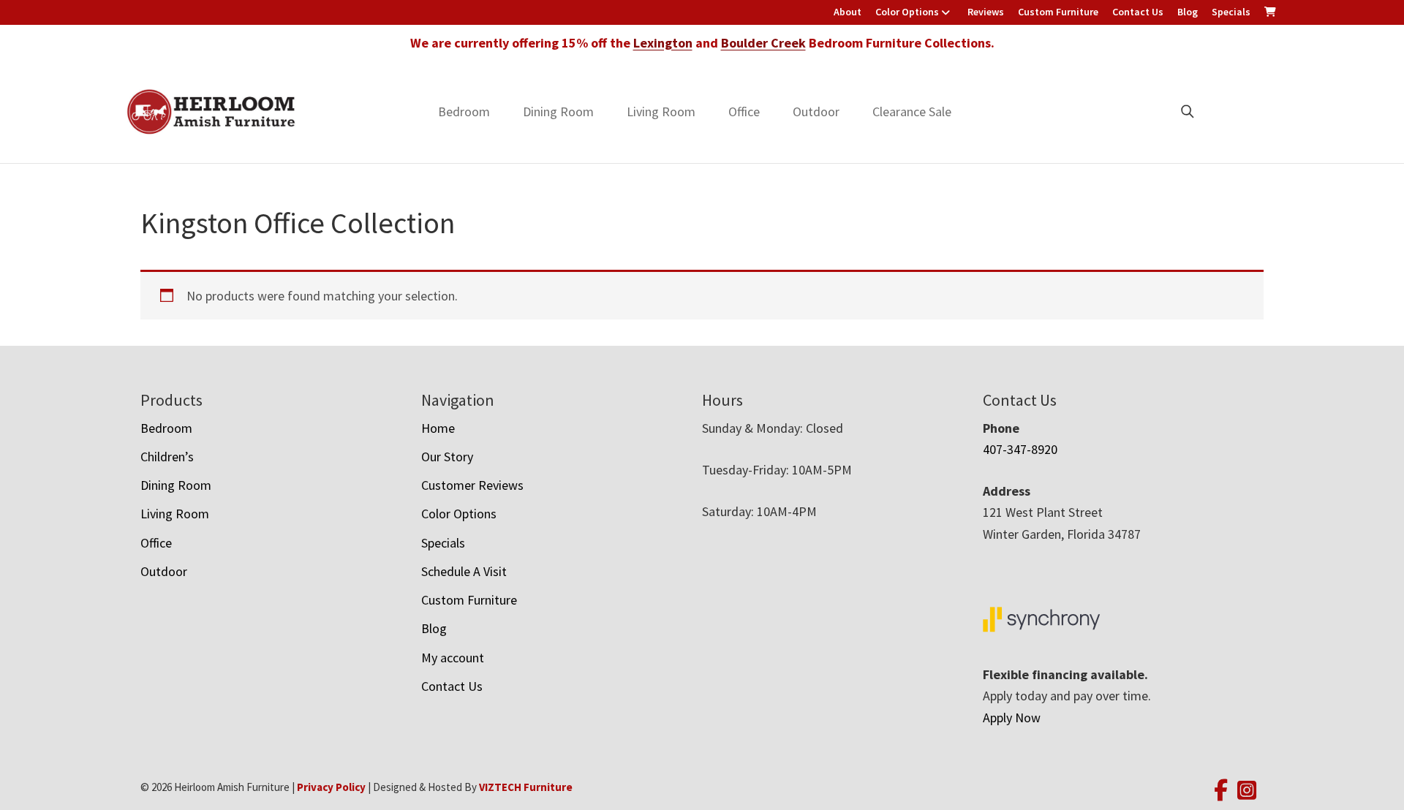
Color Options (907, 11)
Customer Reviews (472, 485)
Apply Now (1012, 717)
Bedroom (464, 111)
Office (744, 111)
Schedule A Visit (464, 571)
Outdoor (816, 111)
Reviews (985, 11)
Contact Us (1137, 11)
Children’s (167, 456)
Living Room (661, 111)
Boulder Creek (763, 42)
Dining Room (558, 111)
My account (452, 657)
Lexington (662, 42)
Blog (1187, 11)
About (847, 11)
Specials (1231, 11)
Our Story (447, 456)
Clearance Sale (911, 111)
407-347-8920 (1020, 449)
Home (438, 428)
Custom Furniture (1058, 11)
